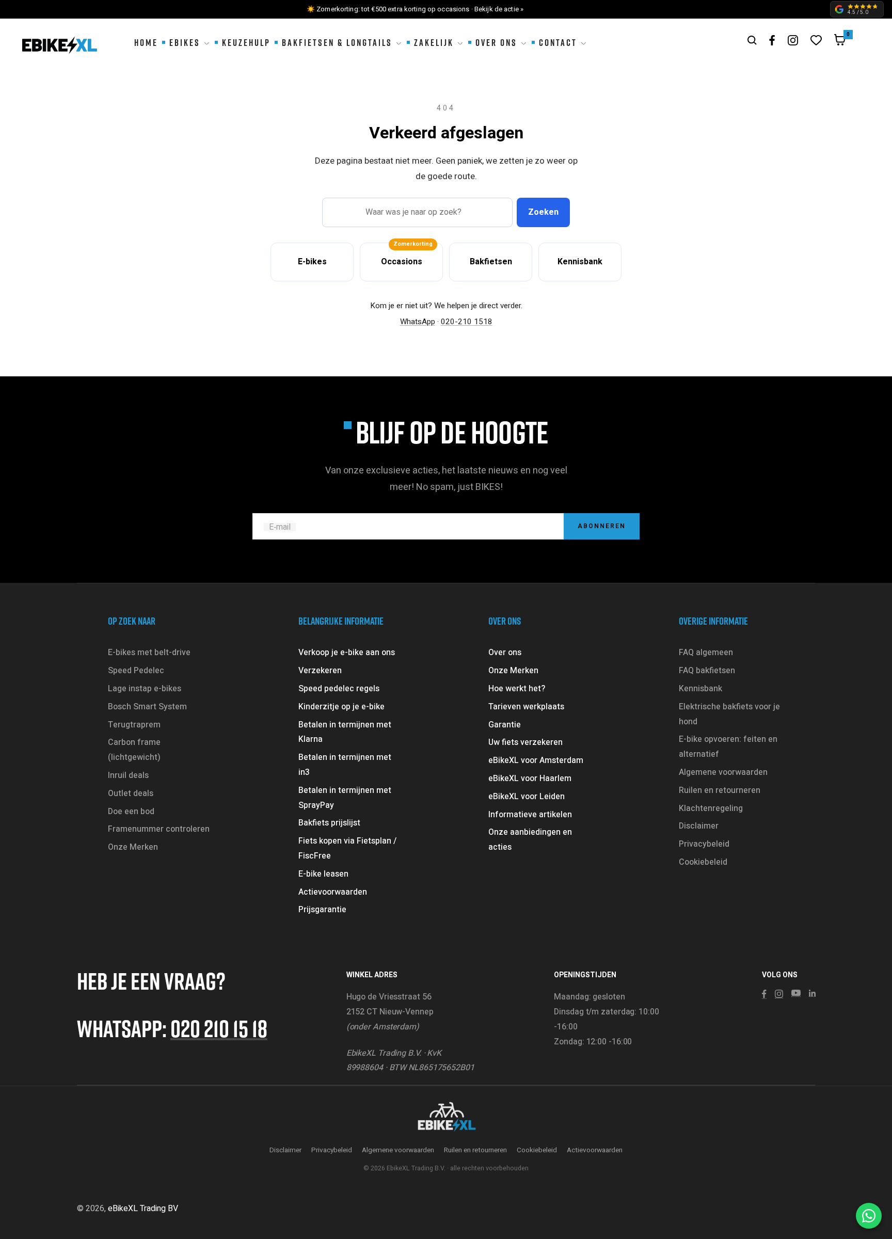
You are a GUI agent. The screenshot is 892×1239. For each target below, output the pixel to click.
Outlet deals (130, 793)
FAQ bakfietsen (707, 670)
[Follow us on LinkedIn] (812, 993)
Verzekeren (320, 670)
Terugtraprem (134, 725)
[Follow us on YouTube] (796, 993)
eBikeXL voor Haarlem (529, 778)
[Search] (752, 40)
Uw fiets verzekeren (525, 742)
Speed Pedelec (136, 670)
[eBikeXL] (446, 1118)
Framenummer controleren (159, 829)
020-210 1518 (466, 321)
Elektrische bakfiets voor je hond (729, 714)
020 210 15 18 (218, 1028)
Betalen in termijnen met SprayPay (344, 798)
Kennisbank (700, 688)
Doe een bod (131, 811)
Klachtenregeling (711, 808)
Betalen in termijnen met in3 (344, 765)
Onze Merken (133, 847)
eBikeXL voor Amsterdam (535, 760)
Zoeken (543, 212)
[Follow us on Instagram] (793, 40)
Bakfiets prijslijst (329, 823)
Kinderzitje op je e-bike (341, 707)
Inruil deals (128, 775)
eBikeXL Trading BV (143, 1208)
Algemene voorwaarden (723, 772)
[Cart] (840, 42)
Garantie (504, 725)
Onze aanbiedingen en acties (530, 839)
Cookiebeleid (703, 862)
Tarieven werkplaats (526, 707)
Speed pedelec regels (338, 688)
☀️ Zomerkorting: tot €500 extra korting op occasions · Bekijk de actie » (415, 9)
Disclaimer (699, 826)
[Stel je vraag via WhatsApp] (869, 1216)
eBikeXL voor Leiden (526, 796)
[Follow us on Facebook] (772, 40)
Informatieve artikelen (530, 814)
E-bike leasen (323, 874)
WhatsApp (417, 321)
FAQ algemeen (706, 652)
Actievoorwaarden (332, 892)
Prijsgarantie (322, 909)
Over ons (504, 652)
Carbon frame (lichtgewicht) (134, 750)
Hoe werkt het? (516, 688)
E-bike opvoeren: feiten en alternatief (728, 746)
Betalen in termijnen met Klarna (344, 732)
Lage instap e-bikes (144, 688)
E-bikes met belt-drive (149, 652)
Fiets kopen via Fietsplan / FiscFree (347, 848)
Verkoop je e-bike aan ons (346, 652)
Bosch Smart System (147, 707)
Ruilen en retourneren (719, 790)
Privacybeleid (704, 844)
